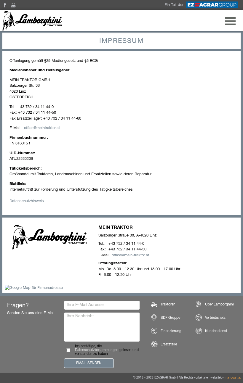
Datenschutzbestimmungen (97, 350)
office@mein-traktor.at (130, 255)
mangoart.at (233, 377)
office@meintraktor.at (42, 128)
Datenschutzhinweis (26, 201)
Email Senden (89, 363)
